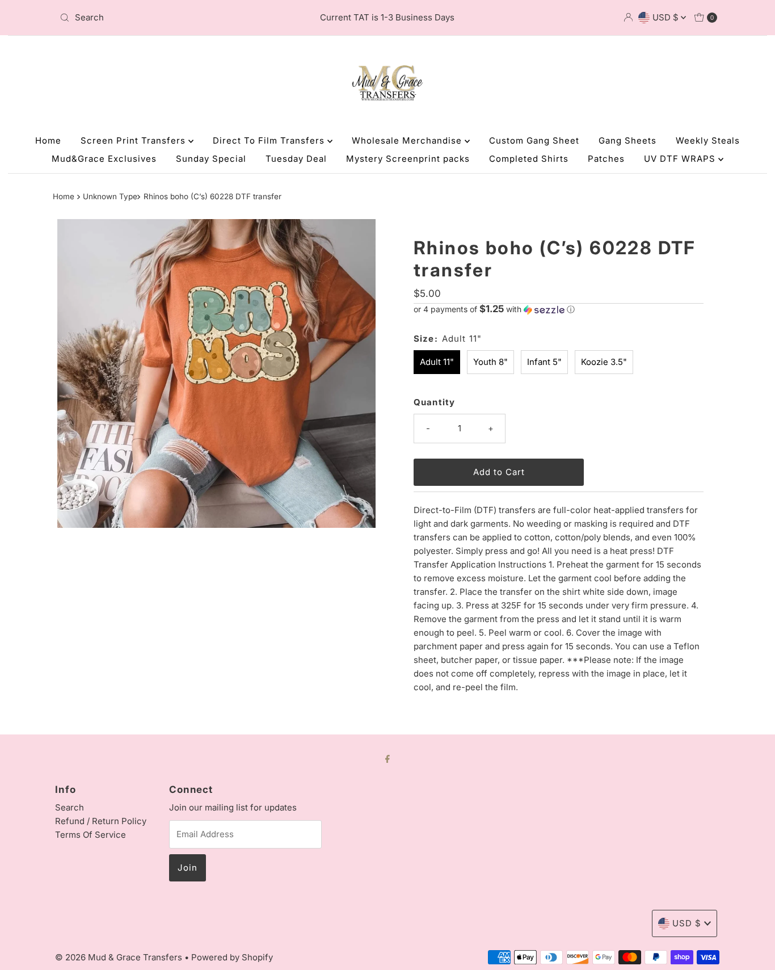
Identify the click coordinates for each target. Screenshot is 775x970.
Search (69, 807)
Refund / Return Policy (100, 821)
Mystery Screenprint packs (408, 158)
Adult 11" (437, 361)
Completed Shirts (528, 158)
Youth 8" (490, 361)
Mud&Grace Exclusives (104, 158)
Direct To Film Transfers (270, 140)
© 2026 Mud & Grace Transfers (119, 957)
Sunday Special (211, 158)
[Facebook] (387, 758)
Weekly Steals (708, 140)
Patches (606, 158)
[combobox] (163, 17)
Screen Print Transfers (134, 140)
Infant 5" (544, 361)
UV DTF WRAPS (681, 158)
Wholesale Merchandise (408, 140)
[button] (559, 309)
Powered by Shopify (232, 957)
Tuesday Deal (296, 158)
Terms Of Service (90, 834)
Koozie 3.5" (604, 361)
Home (48, 140)
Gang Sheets (627, 140)
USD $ (666, 17)
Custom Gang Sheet (534, 140)
